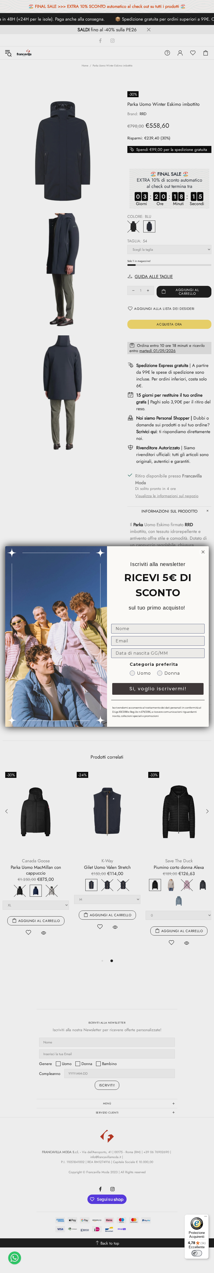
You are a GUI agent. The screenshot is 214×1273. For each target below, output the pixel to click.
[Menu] (206, 1217)
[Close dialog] (203, 552)
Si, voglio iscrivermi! (158, 688)
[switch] (197, 1253)
